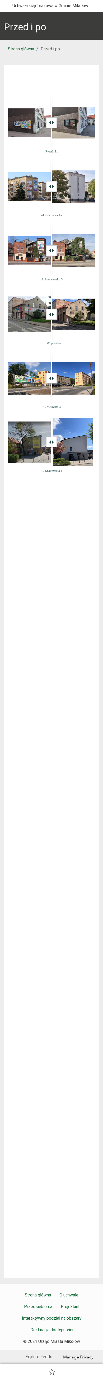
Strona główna (21, 48)
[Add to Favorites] (52, 1371)
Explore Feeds (38, 1356)
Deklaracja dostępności (51, 1329)
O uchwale (68, 1294)
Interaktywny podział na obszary (52, 1318)
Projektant (70, 1306)
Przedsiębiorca (38, 1306)
